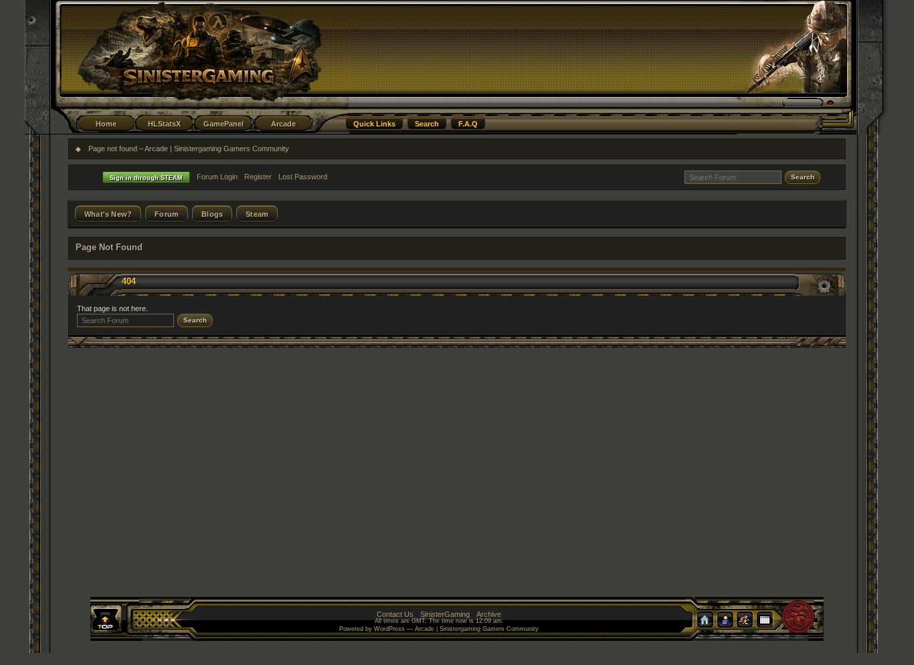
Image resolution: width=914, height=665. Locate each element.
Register (258, 177)
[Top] (114, 621)
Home (106, 124)
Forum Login (217, 177)
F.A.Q (468, 124)
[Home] (708, 622)
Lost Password (302, 177)
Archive (488, 614)
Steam (257, 214)
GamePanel (223, 124)
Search (427, 124)
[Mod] (749, 622)
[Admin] (729, 622)
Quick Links (374, 124)
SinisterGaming (445, 614)
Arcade (283, 124)
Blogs (212, 214)
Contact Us (395, 614)
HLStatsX (164, 124)
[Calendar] (771, 622)
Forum (167, 214)
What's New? (108, 214)
